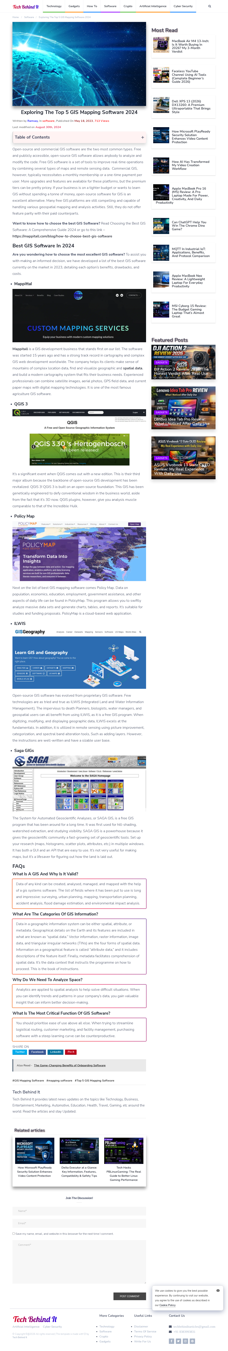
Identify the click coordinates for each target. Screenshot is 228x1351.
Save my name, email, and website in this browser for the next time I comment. (64, 1234)
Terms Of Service (145, 1332)
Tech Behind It (19, 1337)
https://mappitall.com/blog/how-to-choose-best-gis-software (62, 236)
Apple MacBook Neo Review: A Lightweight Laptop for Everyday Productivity (188, 281)
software (48, 121)
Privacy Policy (143, 1337)
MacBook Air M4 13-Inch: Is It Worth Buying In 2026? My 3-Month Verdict (190, 46)
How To (92, 6)
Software (110, 6)
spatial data (132, 368)
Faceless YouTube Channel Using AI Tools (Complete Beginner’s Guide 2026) (189, 76)
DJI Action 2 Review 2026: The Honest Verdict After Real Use (181, 371)
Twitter (20, 1052)
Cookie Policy (167, 1305)
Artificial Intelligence (153, 6)
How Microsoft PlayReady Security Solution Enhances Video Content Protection (191, 136)
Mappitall (20, 349)
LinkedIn (55, 1052)
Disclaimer (141, 1327)
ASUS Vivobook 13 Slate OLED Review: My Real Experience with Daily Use (182, 469)
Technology (53, 6)
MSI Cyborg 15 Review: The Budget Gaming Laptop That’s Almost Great (189, 311)
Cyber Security (183, 6)
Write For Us (142, 1342)
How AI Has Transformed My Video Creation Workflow (190, 165)
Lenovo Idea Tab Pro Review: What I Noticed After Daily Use (182, 421)
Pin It (71, 1052)
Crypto (128, 6)
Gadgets (74, 6)
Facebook (37, 1052)
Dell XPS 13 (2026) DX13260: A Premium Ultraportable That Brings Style (191, 106)
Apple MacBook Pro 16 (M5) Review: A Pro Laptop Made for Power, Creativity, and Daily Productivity (182, 195)
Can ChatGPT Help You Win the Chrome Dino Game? (189, 225)
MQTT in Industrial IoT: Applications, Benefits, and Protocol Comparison (191, 252)
